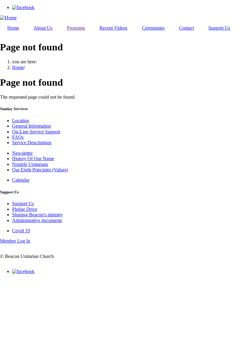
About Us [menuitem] (43, 27)
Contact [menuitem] (186, 27)
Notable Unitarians (30, 164)
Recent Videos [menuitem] (113, 27)
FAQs (18, 137)
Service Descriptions (31, 142)
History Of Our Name (33, 158)
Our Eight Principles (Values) (40, 169)
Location (20, 120)
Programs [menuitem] (76, 27)
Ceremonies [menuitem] (153, 27)
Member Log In (15, 240)
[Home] (8, 17)
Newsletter (22, 153)
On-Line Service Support (36, 131)
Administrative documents (37, 220)
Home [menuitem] (13, 27)
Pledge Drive (24, 209)
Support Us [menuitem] (219, 27)
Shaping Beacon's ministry (37, 214)
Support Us (23, 203)
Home (18, 67)
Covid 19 (21, 230)
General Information (31, 126)
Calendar (20, 180)
